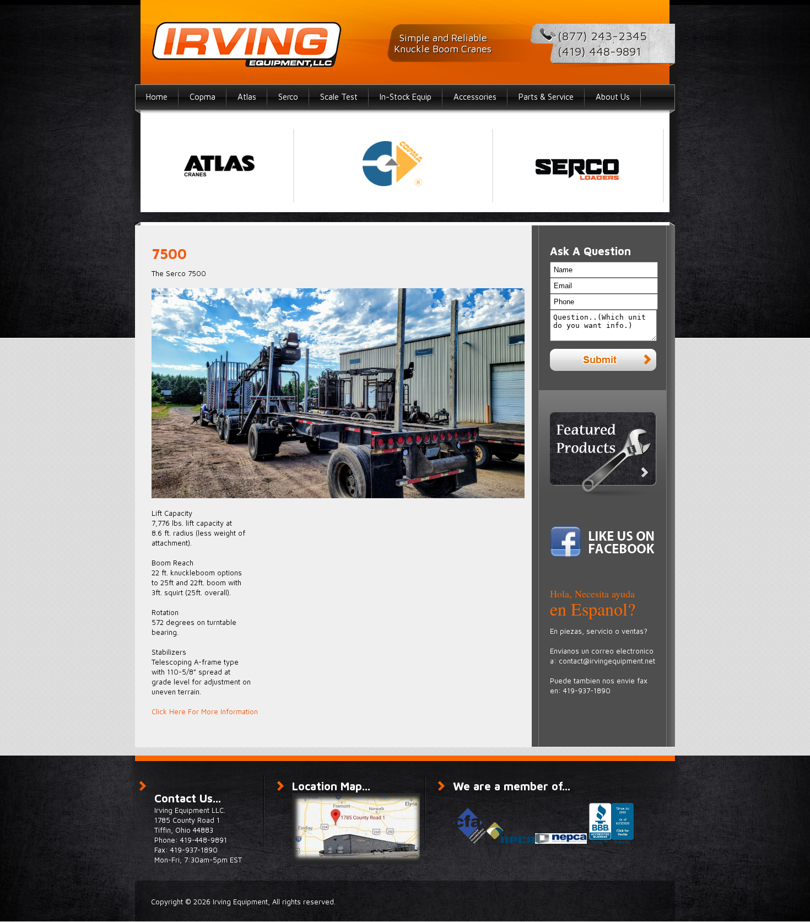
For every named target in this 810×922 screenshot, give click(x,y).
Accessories (474, 96)
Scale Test (339, 96)
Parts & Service (546, 96)
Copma (202, 96)
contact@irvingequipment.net (607, 660)
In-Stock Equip (405, 96)
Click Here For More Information (205, 711)
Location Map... (331, 786)
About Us (613, 96)
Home (157, 96)
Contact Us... (187, 798)
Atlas (246, 96)
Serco (288, 96)
